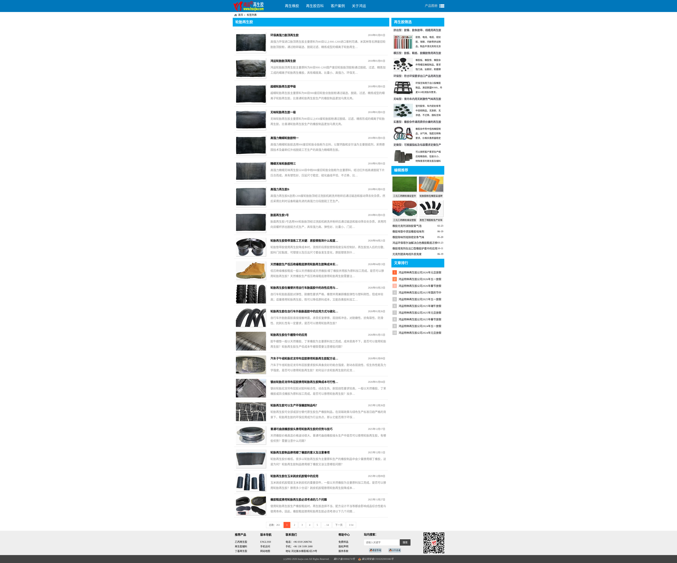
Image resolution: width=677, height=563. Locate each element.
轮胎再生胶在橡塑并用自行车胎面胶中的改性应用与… (304, 287)
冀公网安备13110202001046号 (378, 559)
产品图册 (431, 6)
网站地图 (265, 551)
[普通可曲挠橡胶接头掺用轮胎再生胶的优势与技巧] (251, 443)
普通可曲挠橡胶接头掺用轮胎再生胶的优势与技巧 (301, 429)
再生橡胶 (292, 6)
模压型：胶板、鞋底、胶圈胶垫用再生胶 (417, 53)
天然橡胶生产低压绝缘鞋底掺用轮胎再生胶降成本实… (304, 264)
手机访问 (265, 546)
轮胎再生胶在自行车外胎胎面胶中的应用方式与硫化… (304, 311)
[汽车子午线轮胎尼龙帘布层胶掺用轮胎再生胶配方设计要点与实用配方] (251, 372)
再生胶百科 (315, 6)
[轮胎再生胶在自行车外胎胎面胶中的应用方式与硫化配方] (251, 325)
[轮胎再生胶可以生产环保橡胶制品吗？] (251, 420)
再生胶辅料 (241, 546)
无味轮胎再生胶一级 (283, 112)
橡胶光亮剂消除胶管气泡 (407, 226)
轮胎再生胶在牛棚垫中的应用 (288, 334)
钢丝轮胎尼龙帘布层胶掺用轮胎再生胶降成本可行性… (304, 381)
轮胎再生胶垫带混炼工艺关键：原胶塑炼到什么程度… (304, 240)
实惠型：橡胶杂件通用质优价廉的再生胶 (417, 121)
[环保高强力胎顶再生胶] (251, 51)
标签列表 (252, 15)
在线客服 (376, 550)
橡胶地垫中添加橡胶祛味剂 (408, 231)
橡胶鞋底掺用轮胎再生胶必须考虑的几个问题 (298, 499)
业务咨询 (396, 550)
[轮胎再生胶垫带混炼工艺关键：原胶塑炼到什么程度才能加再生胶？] (251, 255)
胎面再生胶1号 (279, 215)
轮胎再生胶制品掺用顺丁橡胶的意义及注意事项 (300, 452)
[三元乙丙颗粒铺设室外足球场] (404, 191)
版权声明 (343, 546)
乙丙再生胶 (241, 542)
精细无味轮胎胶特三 (283, 163)
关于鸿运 (359, 6)
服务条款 (343, 551)
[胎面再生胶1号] (251, 231)
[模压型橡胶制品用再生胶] (403, 70)
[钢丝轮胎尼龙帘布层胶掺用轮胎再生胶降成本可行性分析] (251, 396)
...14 (326, 525)
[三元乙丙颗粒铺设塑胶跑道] (404, 215)
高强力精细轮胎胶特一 (284, 138)
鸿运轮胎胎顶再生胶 (283, 60)
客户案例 (338, 6)
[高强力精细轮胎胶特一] (251, 154)
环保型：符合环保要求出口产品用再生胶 (417, 76)
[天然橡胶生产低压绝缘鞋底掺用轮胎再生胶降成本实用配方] (251, 278)
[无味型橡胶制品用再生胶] (403, 116)
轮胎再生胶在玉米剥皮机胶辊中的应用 (294, 476)
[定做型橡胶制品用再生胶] (403, 162)
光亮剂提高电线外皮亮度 (407, 254)
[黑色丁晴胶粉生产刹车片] (431, 215)
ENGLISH (265, 542)
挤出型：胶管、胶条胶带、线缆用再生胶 (417, 30)
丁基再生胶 (241, 551)
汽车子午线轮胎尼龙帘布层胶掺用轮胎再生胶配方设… (304, 358)
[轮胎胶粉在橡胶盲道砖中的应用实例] (431, 191)
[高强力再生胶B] (251, 206)
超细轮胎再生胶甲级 (283, 86)
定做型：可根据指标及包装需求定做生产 (417, 144)
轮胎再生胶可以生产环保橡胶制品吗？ (294, 405)
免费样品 (343, 542)
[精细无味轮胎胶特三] (251, 180)
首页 (240, 15)
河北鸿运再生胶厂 (257, 6)
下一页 (339, 525)
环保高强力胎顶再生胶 (284, 35)
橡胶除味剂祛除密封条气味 (408, 237)
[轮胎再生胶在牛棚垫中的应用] (251, 349)
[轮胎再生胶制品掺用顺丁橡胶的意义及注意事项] (251, 467)
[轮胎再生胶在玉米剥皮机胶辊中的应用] (251, 490)
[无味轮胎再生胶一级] (251, 129)
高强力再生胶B (279, 189)
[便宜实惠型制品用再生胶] (403, 139)
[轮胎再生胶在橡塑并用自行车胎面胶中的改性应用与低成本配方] (251, 302)
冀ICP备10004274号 (344, 559)
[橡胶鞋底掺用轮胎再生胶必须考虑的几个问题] (251, 514)
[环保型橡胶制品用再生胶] (403, 93)
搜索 (405, 542)
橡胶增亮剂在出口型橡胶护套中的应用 (414, 248)
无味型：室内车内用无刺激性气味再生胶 (417, 99)
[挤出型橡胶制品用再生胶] (403, 48)
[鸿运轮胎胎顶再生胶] (251, 77)
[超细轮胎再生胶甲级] (251, 103)
